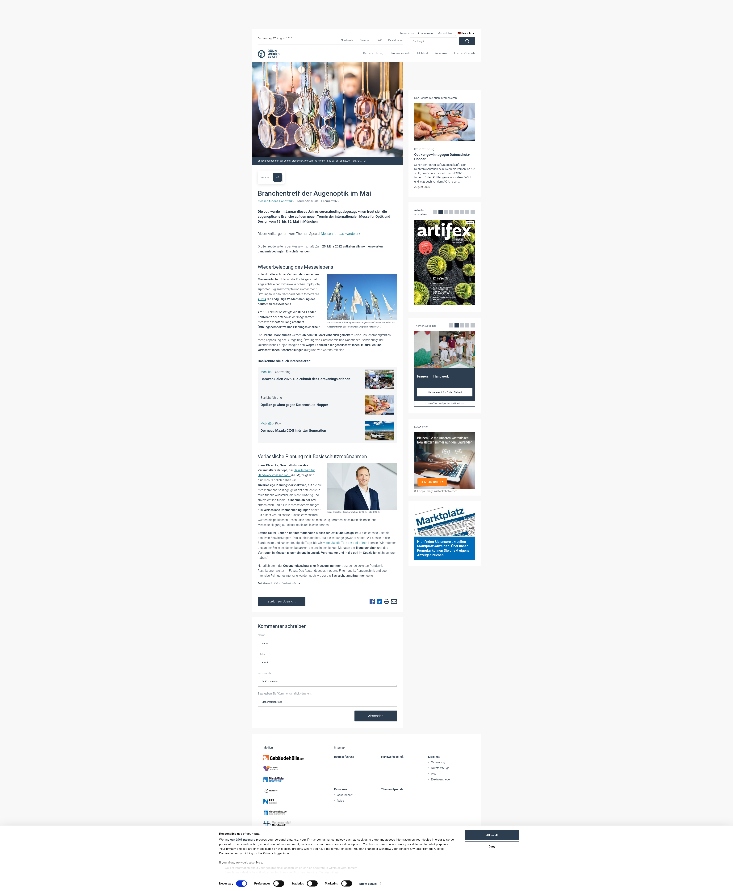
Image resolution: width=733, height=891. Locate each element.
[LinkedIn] (378, 601)
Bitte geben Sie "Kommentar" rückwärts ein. (285, 693)
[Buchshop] (287, 812)
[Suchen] (467, 41)
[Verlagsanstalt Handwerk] (287, 823)
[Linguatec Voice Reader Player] (277, 177)
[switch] (278, 883)
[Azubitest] (287, 790)
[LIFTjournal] (287, 801)
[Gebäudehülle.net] (287, 757)
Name (261, 635)
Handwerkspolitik (400, 53)
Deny (491, 846)
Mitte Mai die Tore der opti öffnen (345, 543)
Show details (368, 883)
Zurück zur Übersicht (281, 601)
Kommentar (265, 673)
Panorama (440, 53)
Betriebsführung (373, 53)
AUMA (262, 299)
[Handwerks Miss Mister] (287, 779)
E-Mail (261, 654)
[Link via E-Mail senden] (393, 601)
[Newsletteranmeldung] (444, 460)
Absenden (375, 716)
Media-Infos (445, 33)
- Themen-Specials (288, 201)
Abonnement (426, 33)
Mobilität (422, 53)
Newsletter (407, 33)
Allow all (492, 835)
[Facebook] (371, 601)
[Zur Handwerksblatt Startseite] (268, 53)
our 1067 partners (242, 839)
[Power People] (287, 768)
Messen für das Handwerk (340, 234)
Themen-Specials (464, 53)
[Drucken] (385, 601)
